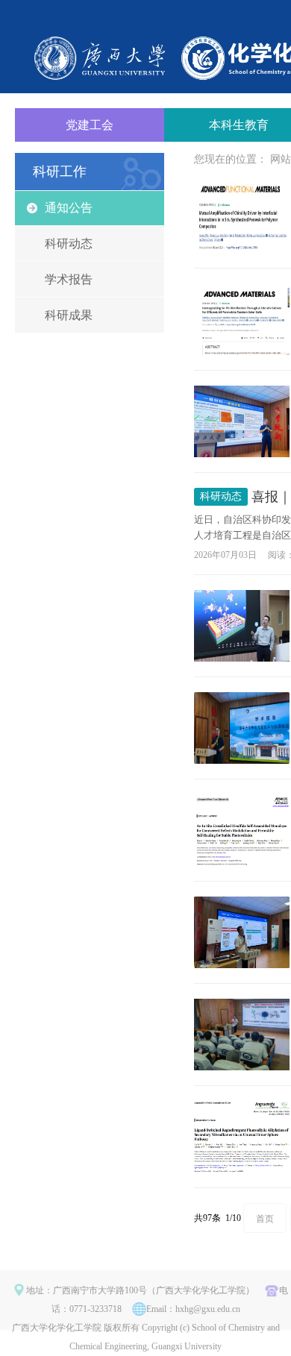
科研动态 (69, 243)
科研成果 (69, 315)
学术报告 (69, 279)
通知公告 (69, 207)
